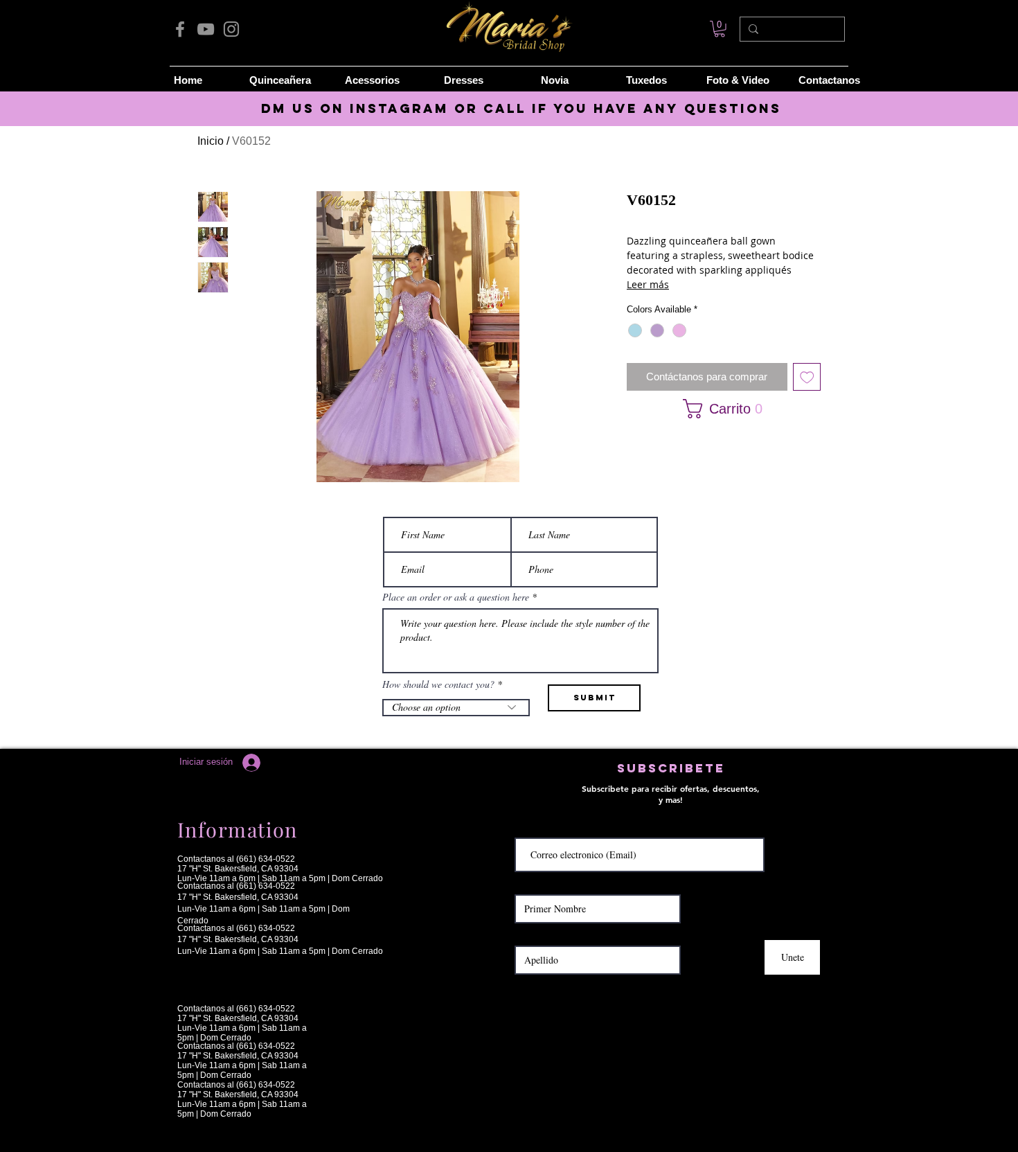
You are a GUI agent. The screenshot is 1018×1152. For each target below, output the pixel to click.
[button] (719, 408)
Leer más (648, 284)
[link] (719, 29)
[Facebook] (180, 29)
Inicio (210, 141)
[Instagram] (231, 29)
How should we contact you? (438, 684)
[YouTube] (205, 29)
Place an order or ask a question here (455, 597)
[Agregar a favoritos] (807, 377)
